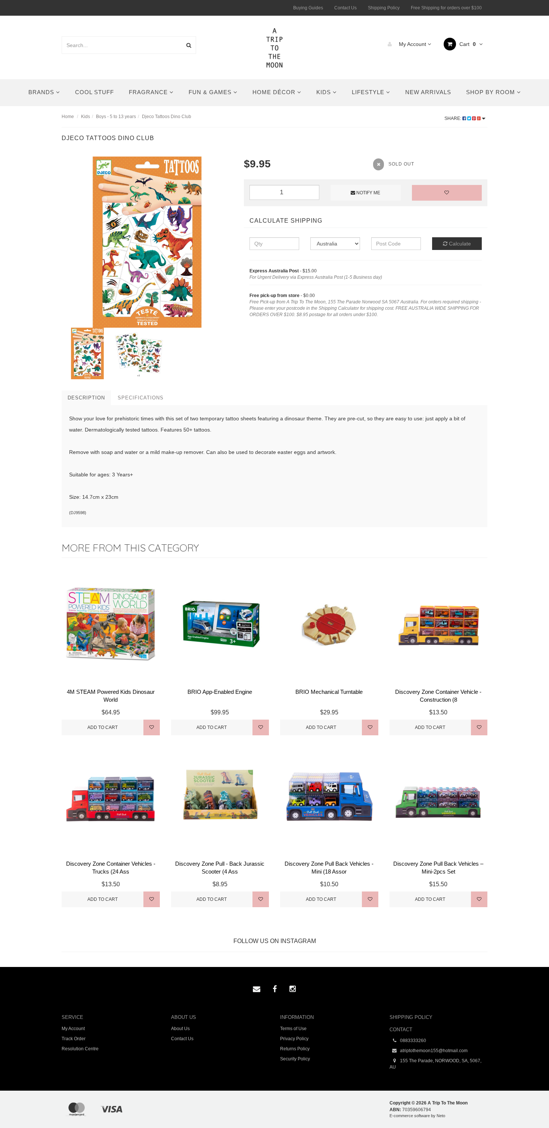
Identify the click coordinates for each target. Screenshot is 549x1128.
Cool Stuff (94, 92)
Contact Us (345, 7)
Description (86, 398)
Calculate (459, 244)
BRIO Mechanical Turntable (329, 692)
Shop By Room (491, 92)
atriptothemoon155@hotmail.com (433, 1050)
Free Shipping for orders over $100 (446, 7)
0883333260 (412, 1040)
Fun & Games (211, 92)
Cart (467, 44)
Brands (42, 92)
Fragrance (149, 92)
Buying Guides (308, 7)
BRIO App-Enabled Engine (219, 692)
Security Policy (295, 1058)
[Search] (189, 45)
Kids (324, 92)
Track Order (74, 1038)
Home (68, 116)
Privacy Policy (294, 1038)
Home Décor (274, 92)
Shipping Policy (384, 7)
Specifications (141, 398)
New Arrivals (428, 92)
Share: (453, 118)
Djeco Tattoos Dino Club (166, 116)
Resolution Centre (80, 1048)
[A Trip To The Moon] (274, 47)
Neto (441, 1115)
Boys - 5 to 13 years (116, 116)
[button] (528, 1105)
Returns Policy (295, 1048)
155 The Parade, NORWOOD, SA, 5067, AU (435, 1064)
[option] (147, 242)
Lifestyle (369, 92)
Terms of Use (293, 1028)
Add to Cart (102, 727)
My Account (412, 44)
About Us (180, 1028)
